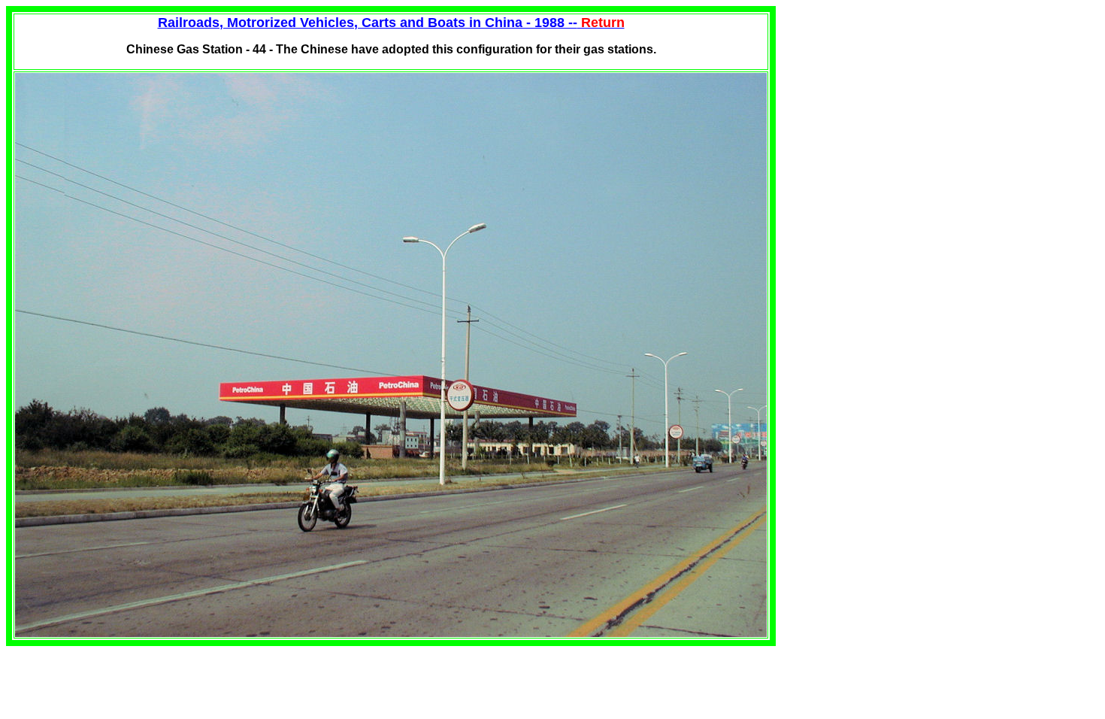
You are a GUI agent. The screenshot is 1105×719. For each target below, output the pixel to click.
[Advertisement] (902, 111)
